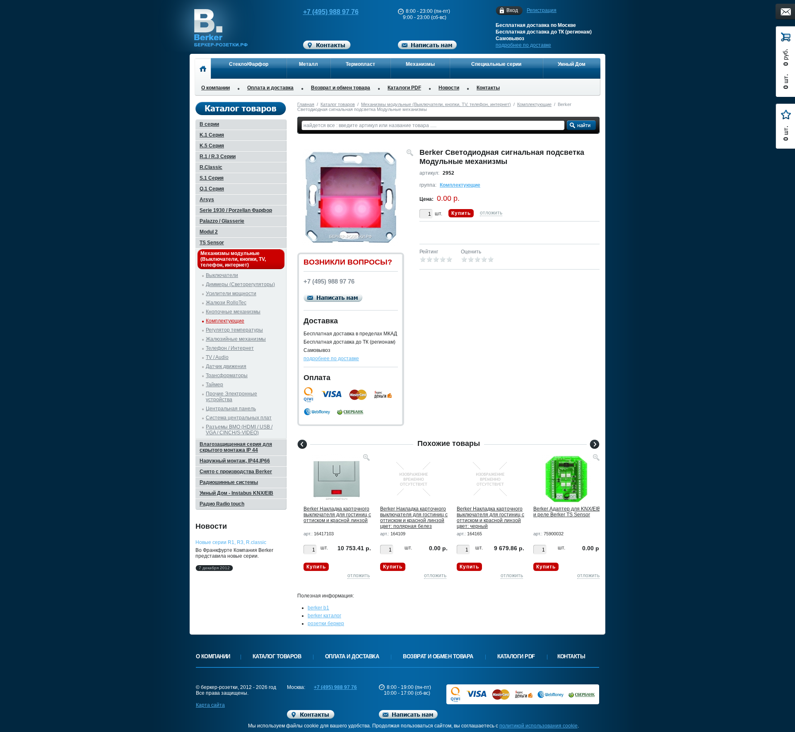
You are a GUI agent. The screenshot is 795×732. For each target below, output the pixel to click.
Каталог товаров (337, 104)
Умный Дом (571, 64)
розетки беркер (326, 623)
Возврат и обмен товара (340, 88)
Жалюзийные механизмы (236, 339)
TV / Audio (217, 357)
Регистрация (541, 10)
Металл (308, 64)
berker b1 (318, 608)
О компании (215, 88)
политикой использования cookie (538, 726)
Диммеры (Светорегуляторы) (240, 284)
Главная (305, 104)
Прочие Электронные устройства (231, 396)
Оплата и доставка (270, 88)
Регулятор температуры (234, 330)
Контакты (488, 88)
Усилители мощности (231, 293)
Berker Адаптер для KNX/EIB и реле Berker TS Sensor (566, 512)
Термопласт (360, 64)
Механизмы (420, 64)
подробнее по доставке (523, 45)
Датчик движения (226, 366)
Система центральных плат (239, 418)
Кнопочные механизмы (233, 312)
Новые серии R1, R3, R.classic (230, 542)
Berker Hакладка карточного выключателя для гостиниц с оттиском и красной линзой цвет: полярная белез (414, 517)
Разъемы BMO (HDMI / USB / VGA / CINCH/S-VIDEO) (239, 430)
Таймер (214, 385)
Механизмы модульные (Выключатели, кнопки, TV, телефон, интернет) (436, 104)
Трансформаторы (227, 375)
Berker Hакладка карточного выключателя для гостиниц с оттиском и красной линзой (337, 514)
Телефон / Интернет (230, 348)
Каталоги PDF (404, 88)
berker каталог (324, 616)
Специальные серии (496, 64)
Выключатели (222, 275)
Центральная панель (231, 409)
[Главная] (203, 68)
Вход (512, 10)
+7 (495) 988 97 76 (331, 11)
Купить (461, 213)
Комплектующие (534, 104)
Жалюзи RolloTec (226, 303)
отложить (491, 213)
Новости (448, 88)
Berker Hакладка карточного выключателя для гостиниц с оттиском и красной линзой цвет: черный (490, 517)
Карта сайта (210, 705)
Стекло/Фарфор (248, 64)
